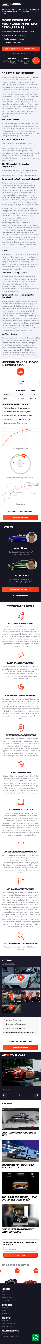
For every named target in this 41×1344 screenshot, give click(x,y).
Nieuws (4, 1313)
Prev (4, 1095)
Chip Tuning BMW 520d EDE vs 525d (19, 1134)
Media (4, 1310)
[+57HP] (11, 1281)
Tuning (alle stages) (8, 1323)
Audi (3, 1291)
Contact (4, 1333)
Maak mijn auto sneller (20, 589)
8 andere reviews (20, 595)
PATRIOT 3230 (30, 9)
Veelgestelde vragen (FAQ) (11, 1336)
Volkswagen (6, 1300)
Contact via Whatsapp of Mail (20, 1041)
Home (4, 9)
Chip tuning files (7, 1326)
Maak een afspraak (20, 518)
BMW (3, 1294)
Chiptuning (11, 9)
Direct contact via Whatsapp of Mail (21, 49)
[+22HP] (30, 1281)
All (37, 9)
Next (36, 1095)
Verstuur (20, 1255)
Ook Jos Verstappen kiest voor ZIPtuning (18, 1231)
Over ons (5, 1307)
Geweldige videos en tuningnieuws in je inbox (20, 1243)
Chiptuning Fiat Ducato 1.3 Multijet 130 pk (18, 1166)
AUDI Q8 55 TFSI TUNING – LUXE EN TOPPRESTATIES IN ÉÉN (19, 1198)
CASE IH (20, 9)
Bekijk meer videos (8, 964)
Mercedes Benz (7, 1297)
